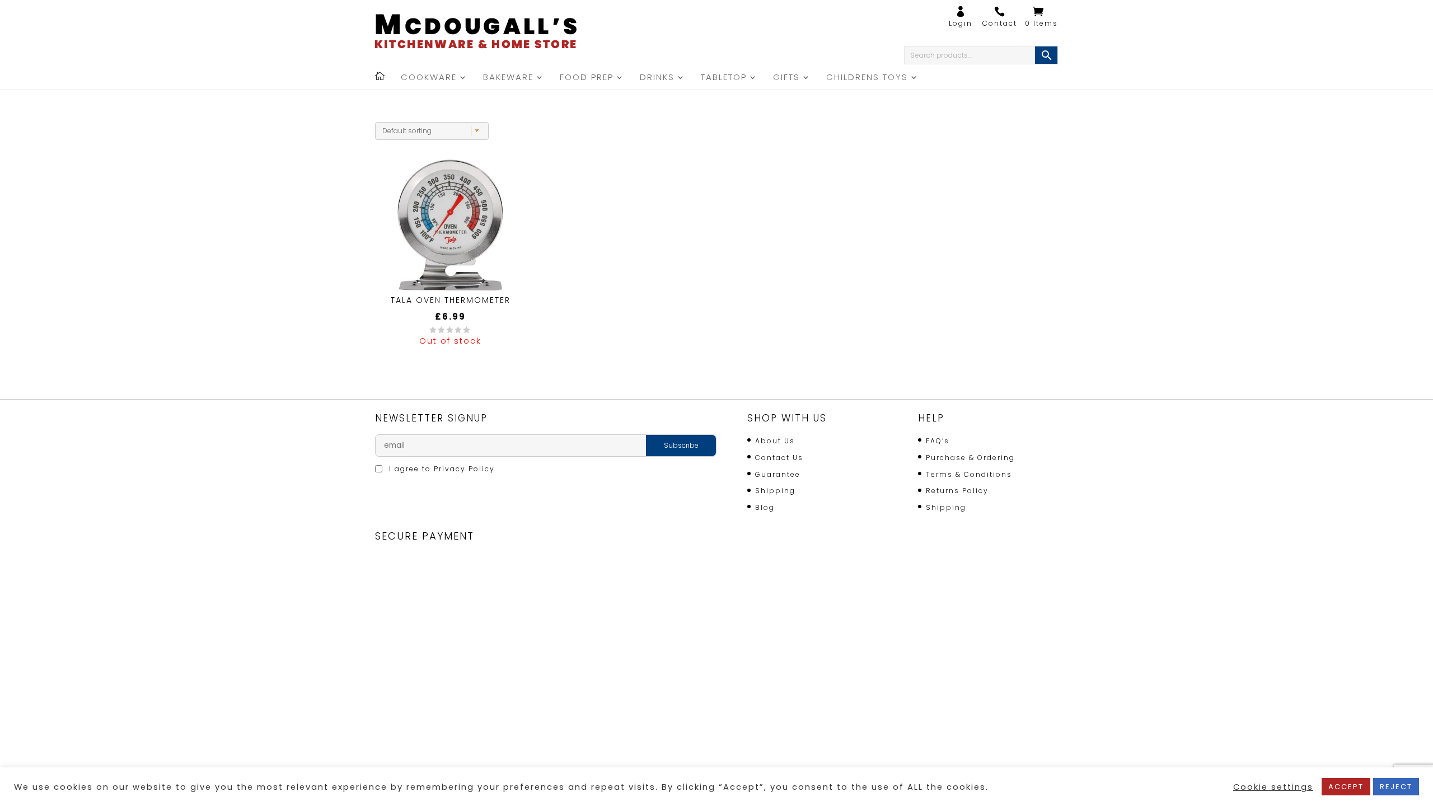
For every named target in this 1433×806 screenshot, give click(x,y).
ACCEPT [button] (1346, 786)
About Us (775, 441)
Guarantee (777, 474)
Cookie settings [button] (1273, 787)
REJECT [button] (1396, 786)
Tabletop (724, 78)
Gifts (786, 78)
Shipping (775, 490)
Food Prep (587, 78)
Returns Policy (957, 490)
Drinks (657, 78)
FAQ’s (937, 441)
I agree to (440, 469)
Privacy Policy (464, 469)
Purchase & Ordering (970, 457)
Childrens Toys (867, 78)
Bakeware (508, 78)
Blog (765, 507)
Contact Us (779, 457)
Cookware (429, 78)
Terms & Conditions (969, 474)
